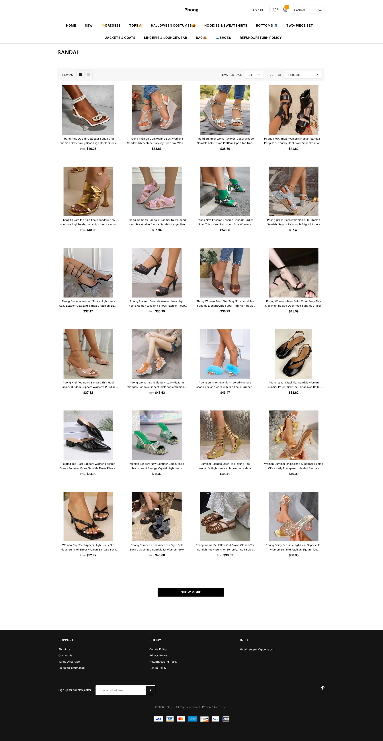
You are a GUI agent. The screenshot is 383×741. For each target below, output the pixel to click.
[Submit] (150, 690)
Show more (191, 592)
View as (67, 74)
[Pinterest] (322, 688)
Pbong (191, 9)
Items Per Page (231, 74)
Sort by (275, 74)
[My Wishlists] (274, 10)
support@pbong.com (262, 649)
